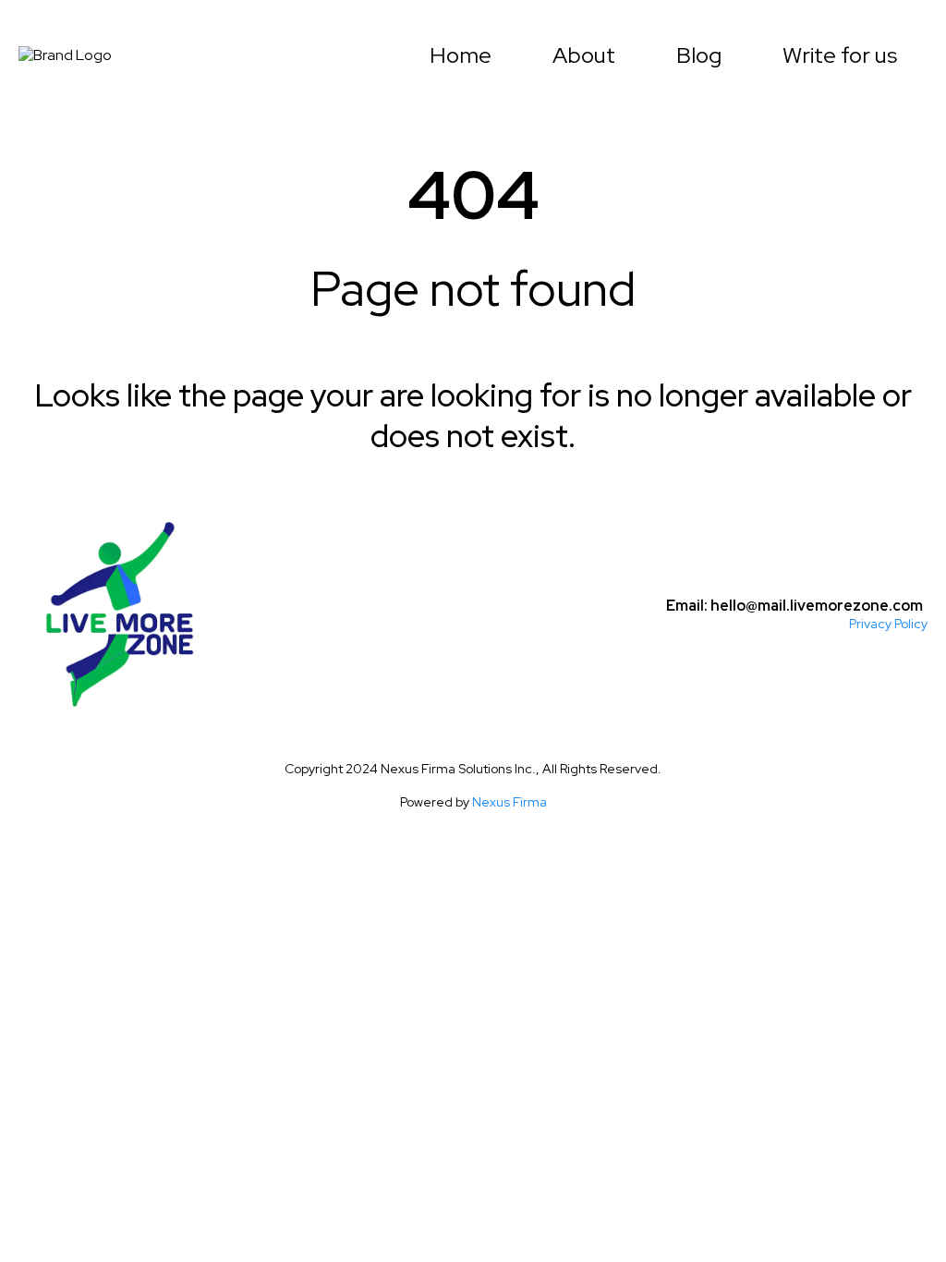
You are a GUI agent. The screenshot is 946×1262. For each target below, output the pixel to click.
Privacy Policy (888, 623)
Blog (699, 55)
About (583, 55)
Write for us (839, 55)
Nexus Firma (509, 802)
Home (460, 55)
